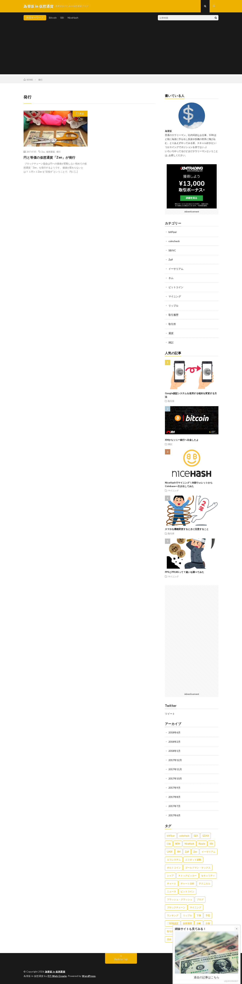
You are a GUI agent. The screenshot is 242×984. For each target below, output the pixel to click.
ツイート (170, 713)
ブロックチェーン (176, 907)
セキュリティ (208, 875)
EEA (196, 835)
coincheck (174, 241)
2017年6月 (174, 815)
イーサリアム (175, 268)
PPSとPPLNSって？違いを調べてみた (184, 572)
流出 (169, 939)
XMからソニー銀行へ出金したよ (182, 439)
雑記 (170, 342)
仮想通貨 (50, 152)
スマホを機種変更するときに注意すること (187, 529)
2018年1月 (174, 750)
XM (179, 851)
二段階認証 (172, 923)
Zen (43, 152)
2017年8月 (174, 796)
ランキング (172, 915)
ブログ (200, 899)
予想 (208, 915)
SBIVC (172, 250)
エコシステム (174, 859)
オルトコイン (174, 867)
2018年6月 (174, 732)
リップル (173, 305)
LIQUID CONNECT (231, 981)
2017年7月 (174, 806)
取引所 (172, 323)
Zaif (170, 259)
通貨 (81, 113)
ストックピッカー (187, 875)
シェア (170, 875)
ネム (170, 277)
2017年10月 (175, 778)
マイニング (174, 296)
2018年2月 (174, 741)
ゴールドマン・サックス (197, 867)
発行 (58, 152)
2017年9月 (174, 787)
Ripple (202, 843)
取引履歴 (173, 314)
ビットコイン (175, 287)
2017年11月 (175, 769)
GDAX (205, 835)
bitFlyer (172, 231)
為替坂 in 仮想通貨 (55, 971)
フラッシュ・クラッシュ (179, 899)
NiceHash (73, 17)
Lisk (169, 843)
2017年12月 (175, 760)
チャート (171, 883)
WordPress (89, 976)
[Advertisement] (121, 49)
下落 (198, 915)
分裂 (208, 923)
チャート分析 (187, 883)
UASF (170, 851)
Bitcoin (53, 17)
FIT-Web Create (57, 976)
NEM (177, 843)
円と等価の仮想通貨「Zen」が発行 (49, 157)
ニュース (171, 891)
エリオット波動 (193, 859)
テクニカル (204, 883)
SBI (62, 17)
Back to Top (121, 959)
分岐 (198, 923)
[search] (215, 17)
